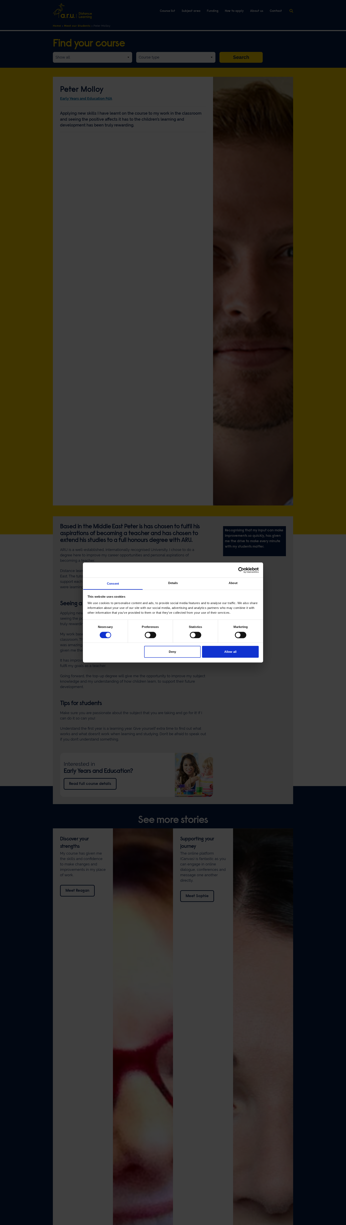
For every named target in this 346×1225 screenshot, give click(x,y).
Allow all (230, 652)
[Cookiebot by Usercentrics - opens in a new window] (241, 570)
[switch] (150, 635)
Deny (172, 652)
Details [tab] (173, 583)
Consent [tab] (113, 583)
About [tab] (233, 583)
